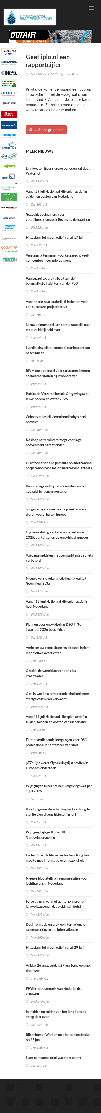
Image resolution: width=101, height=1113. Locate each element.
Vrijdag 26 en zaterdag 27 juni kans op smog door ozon (58, 968)
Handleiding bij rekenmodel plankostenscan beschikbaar (58, 350)
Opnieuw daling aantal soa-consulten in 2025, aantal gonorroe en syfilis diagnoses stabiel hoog (57, 538)
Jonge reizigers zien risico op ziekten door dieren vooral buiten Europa (56, 512)
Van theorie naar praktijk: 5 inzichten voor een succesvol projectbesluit (57, 304)
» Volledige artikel (47, 129)
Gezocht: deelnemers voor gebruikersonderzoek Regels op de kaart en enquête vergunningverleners (58, 220)
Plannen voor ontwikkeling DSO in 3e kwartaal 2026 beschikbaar (53, 627)
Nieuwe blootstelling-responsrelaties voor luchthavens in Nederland (57, 881)
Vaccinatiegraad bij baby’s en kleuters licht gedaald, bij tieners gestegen (57, 489)
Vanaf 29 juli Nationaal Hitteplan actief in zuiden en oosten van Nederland (56, 194)
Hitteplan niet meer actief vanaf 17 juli (54, 237)
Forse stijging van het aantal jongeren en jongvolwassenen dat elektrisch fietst (55, 904)
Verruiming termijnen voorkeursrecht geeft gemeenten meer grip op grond (57, 258)
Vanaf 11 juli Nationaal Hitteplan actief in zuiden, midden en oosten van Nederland (56, 719)
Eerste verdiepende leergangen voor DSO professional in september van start (57, 742)
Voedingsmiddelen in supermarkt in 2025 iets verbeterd (59, 558)
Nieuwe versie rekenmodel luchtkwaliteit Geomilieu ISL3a (56, 581)
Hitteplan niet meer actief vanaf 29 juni (55, 947)
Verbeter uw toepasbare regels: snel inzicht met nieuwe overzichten (58, 650)
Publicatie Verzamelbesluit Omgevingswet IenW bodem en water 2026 (57, 396)
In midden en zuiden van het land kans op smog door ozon (56, 1014)
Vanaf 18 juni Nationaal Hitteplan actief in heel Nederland (57, 604)
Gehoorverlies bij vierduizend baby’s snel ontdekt (56, 419)
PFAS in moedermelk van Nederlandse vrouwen (54, 991)
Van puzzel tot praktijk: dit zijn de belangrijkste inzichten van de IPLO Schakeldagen (52, 284)
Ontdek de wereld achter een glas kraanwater (51, 673)
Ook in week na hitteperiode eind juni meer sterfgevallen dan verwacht (57, 696)
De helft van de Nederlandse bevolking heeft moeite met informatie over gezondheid (59, 858)
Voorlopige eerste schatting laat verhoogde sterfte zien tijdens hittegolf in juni (58, 812)
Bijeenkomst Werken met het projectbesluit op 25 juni (58, 1037)
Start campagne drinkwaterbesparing (53, 1058)
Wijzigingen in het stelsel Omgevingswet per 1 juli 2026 (59, 789)
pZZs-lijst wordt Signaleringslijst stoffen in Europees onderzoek (57, 765)
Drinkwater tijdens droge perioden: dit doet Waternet (58, 171)
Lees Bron (71, 74)
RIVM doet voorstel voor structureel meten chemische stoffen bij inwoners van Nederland (58, 376)
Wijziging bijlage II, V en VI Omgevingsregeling (45, 835)
